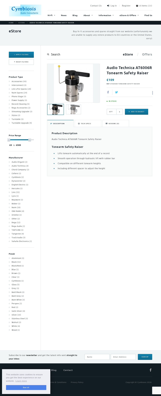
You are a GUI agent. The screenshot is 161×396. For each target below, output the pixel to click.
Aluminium (18, 258)
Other (16, 219)
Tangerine (18, 234)
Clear (15, 277)
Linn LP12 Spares (21, 89)
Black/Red (18, 266)
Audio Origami (20, 162)
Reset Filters (22, 62)
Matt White (18, 300)
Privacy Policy (77, 382)
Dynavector (19, 181)
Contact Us (96, 5)
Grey (15, 288)
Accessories (19, 81)
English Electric (20, 185)
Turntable (18, 119)
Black (16, 262)
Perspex (17, 303)
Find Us (148, 15)
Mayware (17, 200)
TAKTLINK (18, 230)
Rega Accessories (21, 108)
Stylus (16, 115)
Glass (16, 284)
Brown (16, 273)
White (16, 326)
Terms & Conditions (57, 382)
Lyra (15, 196)
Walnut (16, 322)
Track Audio (19, 237)
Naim (16, 207)
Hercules (17, 188)
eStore (21, 22)
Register (126, 5)
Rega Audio (18, 226)
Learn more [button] (21, 381)
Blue (15, 269)
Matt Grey (18, 296)
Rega (16, 222)
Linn (16, 192)
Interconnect (19, 85)
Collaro (16, 173)
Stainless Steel (20, 318)
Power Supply (19, 100)
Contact (68, 370)
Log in (114, 5)
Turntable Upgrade (22, 123)
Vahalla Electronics (22, 241)
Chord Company (20, 170)
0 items (143, 5)
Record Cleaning (21, 104)
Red (15, 307)
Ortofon (17, 215)
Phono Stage (19, 96)
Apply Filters (22, 54)
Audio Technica (20, 166)
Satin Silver (18, 311)
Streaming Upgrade (22, 111)
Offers (147, 54)
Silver (16, 315)
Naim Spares (19, 93)
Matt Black (18, 292)
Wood (16, 330)
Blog (75, 15)
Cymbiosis (18, 177)
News (64, 15)
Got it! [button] (26, 387)
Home (11, 22)
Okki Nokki (18, 211)
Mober (16, 204)
